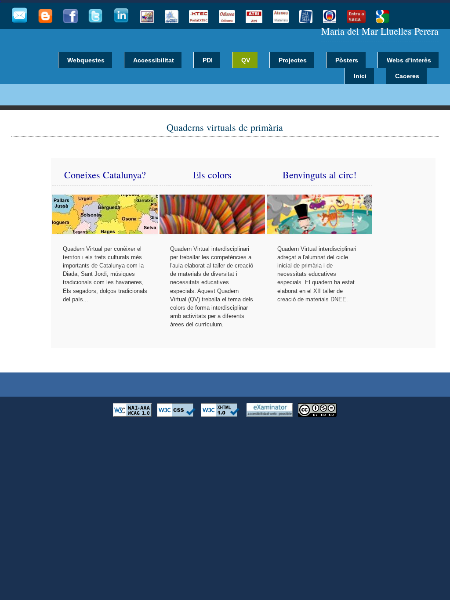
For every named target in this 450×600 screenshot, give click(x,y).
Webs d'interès (409, 60)
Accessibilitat (153, 60)
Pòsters (346, 60)
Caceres (407, 76)
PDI (208, 60)
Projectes (293, 60)
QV (245, 60)
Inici (360, 76)
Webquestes (86, 60)
